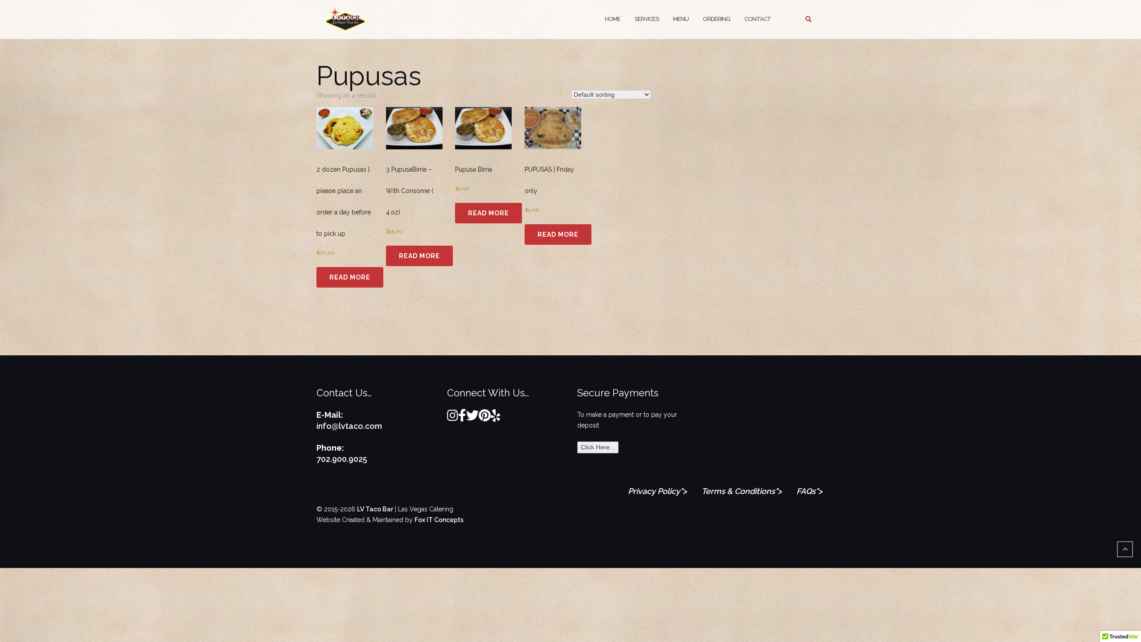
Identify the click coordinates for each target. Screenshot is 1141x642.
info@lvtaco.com (349, 426)
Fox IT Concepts (439, 519)
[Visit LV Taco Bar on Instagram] (452, 417)
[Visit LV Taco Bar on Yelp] (495, 417)
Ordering (716, 19)
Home (612, 19)
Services (647, 19)
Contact (757, 19)
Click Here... (598, 447)
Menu (681, 19)
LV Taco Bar (375, 509)
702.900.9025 (341, 459)
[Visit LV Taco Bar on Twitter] (472, 417)
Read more (349, 277)
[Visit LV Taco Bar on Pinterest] (485, 417)
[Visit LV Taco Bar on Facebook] (462, 417)
